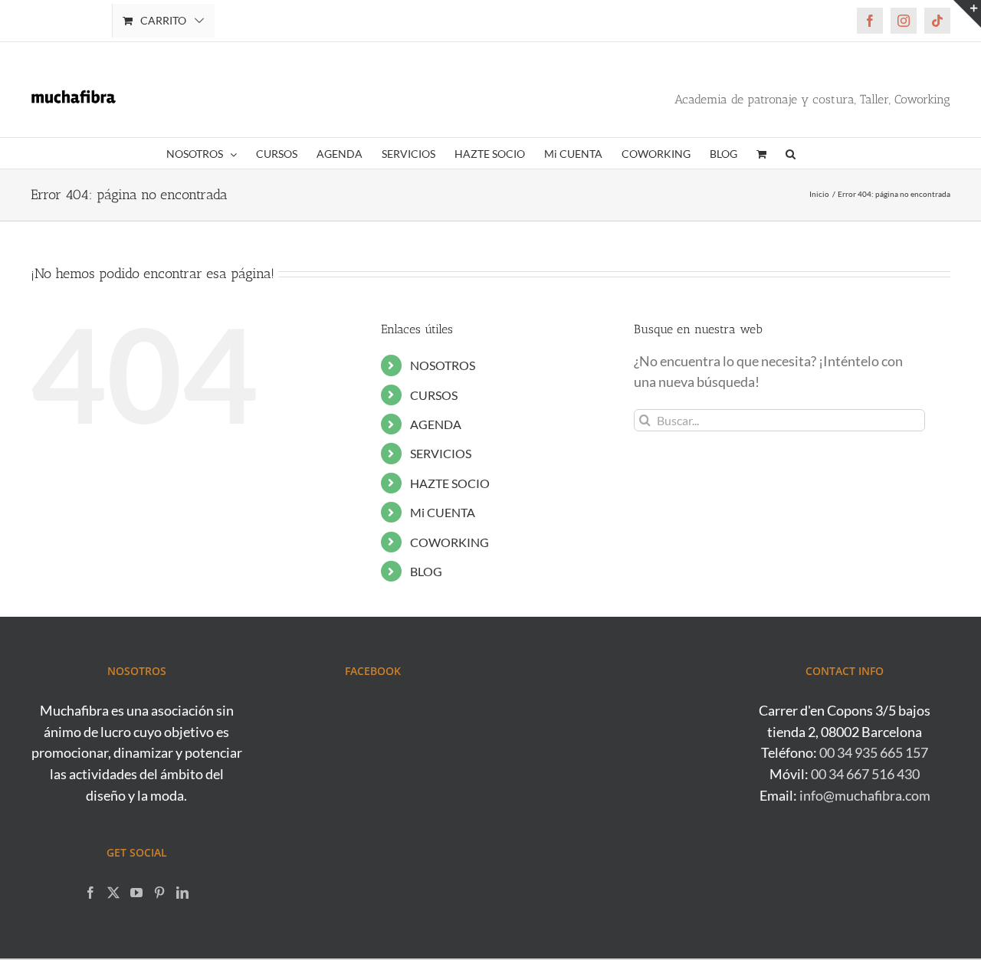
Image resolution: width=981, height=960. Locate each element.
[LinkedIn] (182, 892)
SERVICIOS (440, 453)
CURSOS (434, 395)
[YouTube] (136, 892)
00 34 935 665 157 (873, 752)
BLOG (426, 571)
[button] (791, 153)
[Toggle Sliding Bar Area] (967, 14)
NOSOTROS (442, 365)
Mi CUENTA (442, 512)
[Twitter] (113, 892)
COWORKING (449, 542)
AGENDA (435, 424)
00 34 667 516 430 (865, 773)
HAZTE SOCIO (450, 483)
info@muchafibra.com (864, 795)
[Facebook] (90, 892)
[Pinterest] (159, 892)
